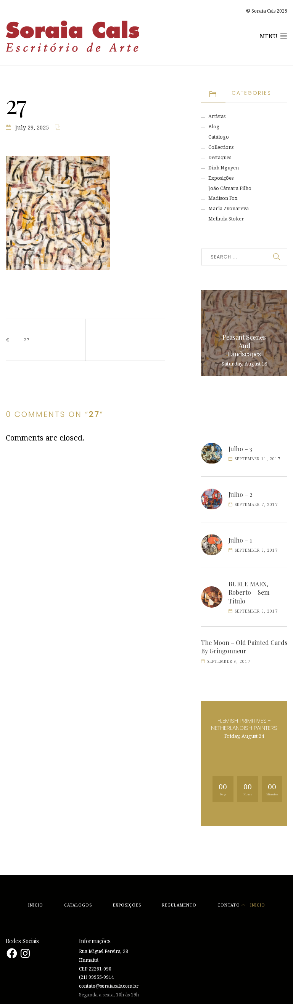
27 (26, 340)
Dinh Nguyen (223, 168)
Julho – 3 (240, 449)
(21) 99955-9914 (96, 977)
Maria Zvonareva (228, 208)
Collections (220, 147)
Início (35, 905)
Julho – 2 (241, 494)
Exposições (220, 178)
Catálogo (218, 137)
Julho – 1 (240, 540)
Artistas (216, 116)
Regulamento (179, 905)
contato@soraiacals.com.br (108, 986)
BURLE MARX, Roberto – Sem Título (249, 592)
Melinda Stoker (226, 219)
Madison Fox (222, 198)
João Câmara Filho (229, 188)
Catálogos (78, 905)
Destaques (219, 157)
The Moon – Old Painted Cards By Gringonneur (244, 646)
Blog (213, 126)
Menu (270, 36)
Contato (228, 905)
